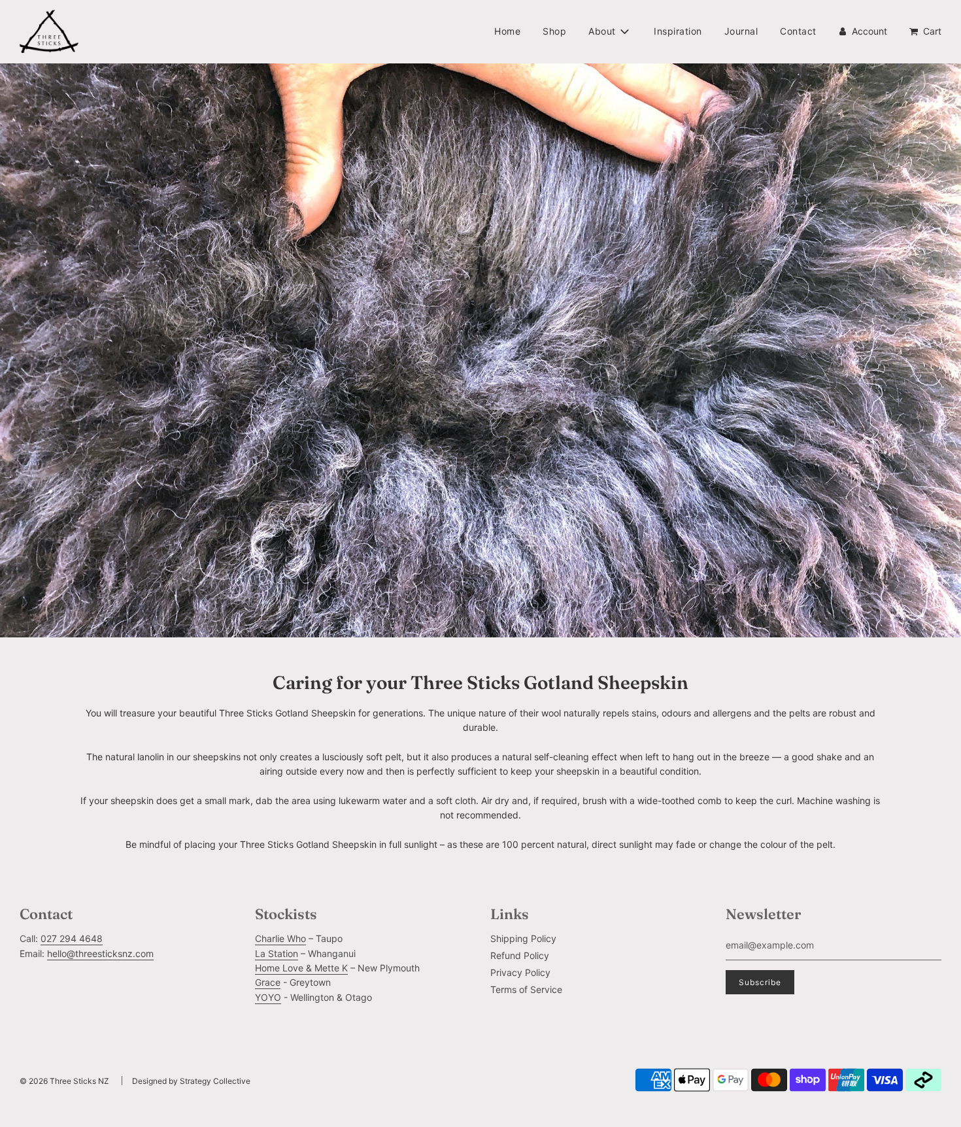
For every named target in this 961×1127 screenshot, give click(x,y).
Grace (267, 982)
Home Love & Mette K (301, 967)
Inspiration (678, 31)
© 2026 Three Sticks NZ (64, 1081)
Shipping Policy (523, 938)
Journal (741, 31)
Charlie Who (280, 938)
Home (507, 31)
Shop (554, 31)
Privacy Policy (520, 972)
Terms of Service (526, 989)
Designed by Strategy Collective (191, 1081)
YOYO (268, 997)
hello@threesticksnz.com (100, 953)
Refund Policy (519, 955)
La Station (276, 953)
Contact (798, 31)
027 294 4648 (72, 938)
